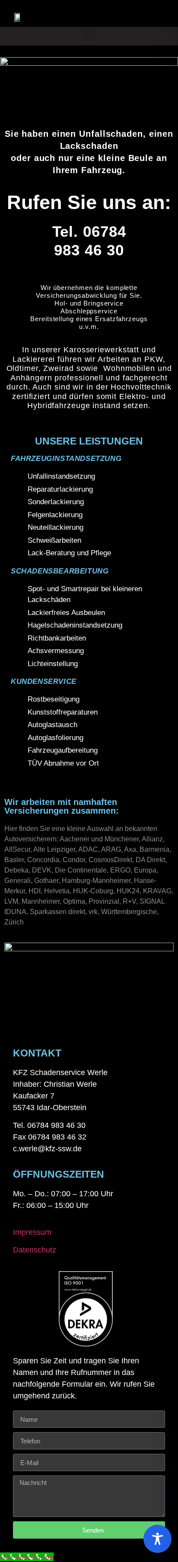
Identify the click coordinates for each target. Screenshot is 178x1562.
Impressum (32, 1232)
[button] (89, 34)
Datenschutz (34, 1250)
